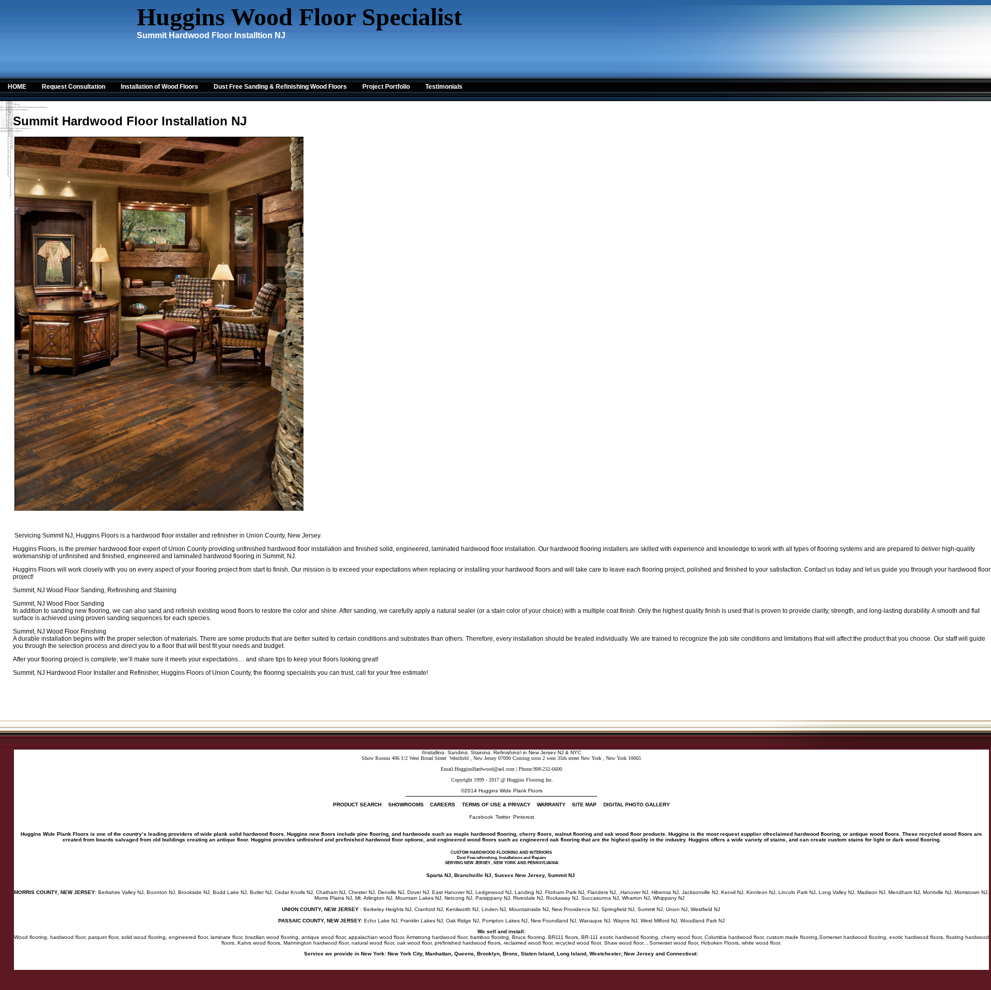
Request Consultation (73, 86)
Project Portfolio (386, 86)
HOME (17, 86)
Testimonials (443, 86)
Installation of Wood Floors (159, 86)
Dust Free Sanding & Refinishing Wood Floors (280, 86)
